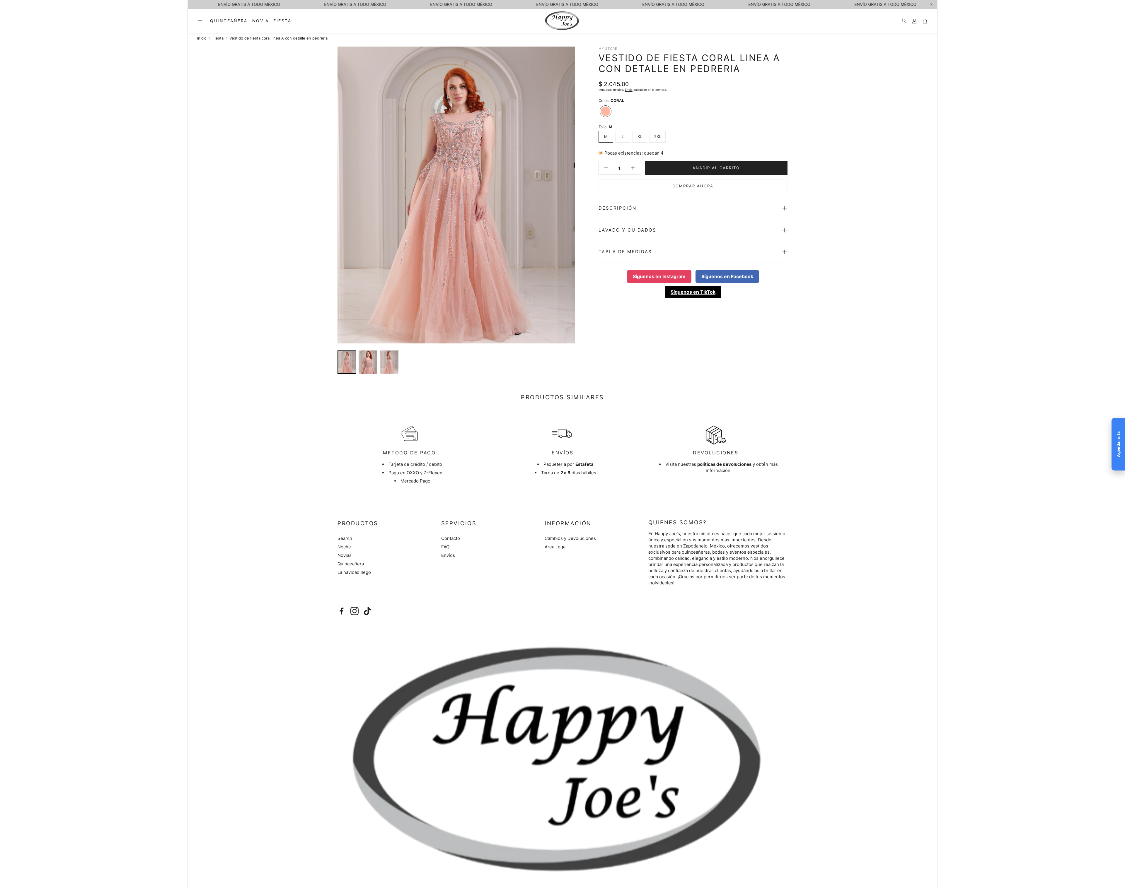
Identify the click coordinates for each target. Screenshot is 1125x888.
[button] (200, 21)
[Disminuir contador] (606, 167)
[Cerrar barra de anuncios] (931, 4)
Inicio (202, 38)
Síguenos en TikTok (693, 292)
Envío (629, 89)
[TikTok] (367, 611)
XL (640, 136)
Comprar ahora (692, 186)
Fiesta (218, 38)
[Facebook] (342, 611)
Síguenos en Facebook (727, 276)
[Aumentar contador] (633, 167)
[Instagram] (354, 611)
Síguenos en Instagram (659, 276)
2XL (657, 136)
